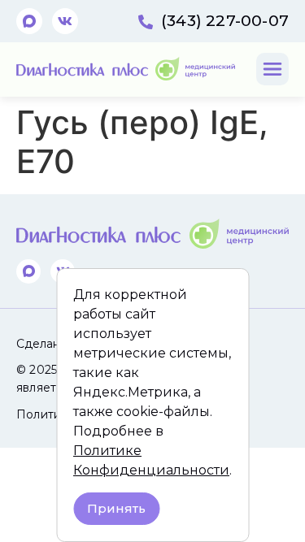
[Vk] (65, 21)
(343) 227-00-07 (225, 20)
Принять (116, 508)
